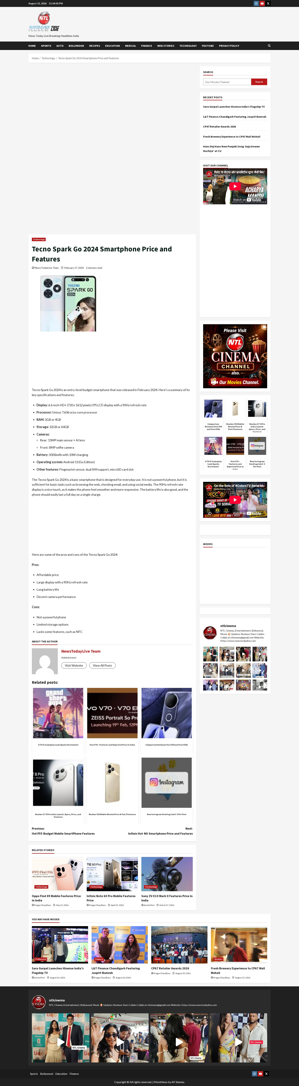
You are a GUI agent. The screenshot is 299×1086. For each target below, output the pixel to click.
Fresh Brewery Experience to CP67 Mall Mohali (231, 136)
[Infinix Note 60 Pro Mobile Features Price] (112, 874)
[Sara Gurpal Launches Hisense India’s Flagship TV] (60, 945)
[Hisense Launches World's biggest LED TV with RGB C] (227, 654)
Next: (160, 830)
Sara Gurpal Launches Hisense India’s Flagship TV (234, 106)
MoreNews (160, 1082)
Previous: (63, 830)
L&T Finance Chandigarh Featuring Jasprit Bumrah (234, 116)
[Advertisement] (112, 92)
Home (32, 45)
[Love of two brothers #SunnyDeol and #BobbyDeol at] (243, 670)
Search (208, 72)
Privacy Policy (229, 45)
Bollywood (76, 45)
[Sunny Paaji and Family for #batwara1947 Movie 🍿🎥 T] (227, 670)
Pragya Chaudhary (42, 905)
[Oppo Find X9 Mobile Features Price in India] (57, 874)
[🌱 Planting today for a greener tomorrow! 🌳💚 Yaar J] (259, 687)
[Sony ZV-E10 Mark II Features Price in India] (167, 874)
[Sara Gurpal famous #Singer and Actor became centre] (210, 654)
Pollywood (40, 959)
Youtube (208, 45)
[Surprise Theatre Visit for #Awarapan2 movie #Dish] (210, 687)
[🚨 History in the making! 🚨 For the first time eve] (243, 687)
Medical (130, 45)
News (157, 959)
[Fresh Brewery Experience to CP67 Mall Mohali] (239, 945)
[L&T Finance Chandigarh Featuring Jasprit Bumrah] (120, 945)
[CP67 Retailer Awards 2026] (179, 945)
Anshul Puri (149, 905)
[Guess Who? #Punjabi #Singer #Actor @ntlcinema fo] (243, 654)
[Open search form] (269, 45)
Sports (46, 45)
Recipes (94, 45)
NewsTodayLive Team (47, 267)
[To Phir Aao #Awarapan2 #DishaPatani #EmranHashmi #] (227, 687)
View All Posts (102, 665)
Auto (60, 45)
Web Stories (165, 45)
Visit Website (74, 665)
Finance (146, 45)
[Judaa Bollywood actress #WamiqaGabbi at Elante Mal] (210, 670)
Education (112, 45)
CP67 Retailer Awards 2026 (219, 126)
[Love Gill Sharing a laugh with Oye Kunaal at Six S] (259, 654)
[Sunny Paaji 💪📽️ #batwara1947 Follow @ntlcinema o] (259, 670)
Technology (188, 45)
